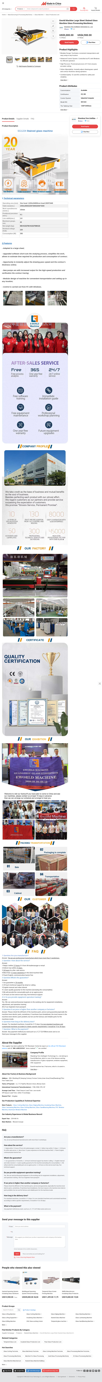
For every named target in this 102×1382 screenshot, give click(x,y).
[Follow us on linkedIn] (99, 1371)
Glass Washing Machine (83, 1314)
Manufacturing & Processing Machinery (20, 15)
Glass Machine (39, 15)
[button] (3, 3)
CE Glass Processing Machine (82, 1356)
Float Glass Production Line (52, 1342)
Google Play (19, 1371)
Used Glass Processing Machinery (58, 1356)
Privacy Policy (81, 1376)
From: (11, 1226)
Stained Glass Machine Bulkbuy (35, 1361)
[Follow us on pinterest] (96, 1371)
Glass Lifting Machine (8, 1314)
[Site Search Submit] (73, 9)
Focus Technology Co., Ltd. (37, 1376)
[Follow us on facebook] (84, 1371)
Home (4, 15)
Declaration (72, 1376)
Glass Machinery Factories (30, 1351)
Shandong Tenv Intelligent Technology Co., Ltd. (78, 27)
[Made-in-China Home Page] (51, 3)
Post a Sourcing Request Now (24, 1257)
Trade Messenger (33, 1371)
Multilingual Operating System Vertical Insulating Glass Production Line (30, 1293)
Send (17, 1254)
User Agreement (62, 1376)
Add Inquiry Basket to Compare (30, 66)
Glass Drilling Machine (27, 1107)
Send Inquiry (69, 42)
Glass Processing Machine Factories (78, 1351)
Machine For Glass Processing (34, 1356)
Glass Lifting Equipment (9, 1318)
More (3, 1364)
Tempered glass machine (58, 1321)
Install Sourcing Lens (51, 1371)
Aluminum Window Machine (17, 1110)
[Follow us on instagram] (90, 1371)
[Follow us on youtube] (93, 1371)
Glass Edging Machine (36, 1105)
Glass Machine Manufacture (12, 1361)
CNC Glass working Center (34, 1321)
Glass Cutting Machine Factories (53, 1351)
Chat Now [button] (91, 42)
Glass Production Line (52, 15)
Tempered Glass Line (10, 1342)
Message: (10, 1237)
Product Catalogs (30, 1310)
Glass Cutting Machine (20, 1105)
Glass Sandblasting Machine (45, 1107)
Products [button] (20, 9)
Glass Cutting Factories (11, 1351)
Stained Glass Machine (58, 1318)
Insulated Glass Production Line (30, 1342)
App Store (7, 1371)
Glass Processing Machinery (12, 1356)
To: (12, 1232)
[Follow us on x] (87, 1371)
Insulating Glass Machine (52, 1105)
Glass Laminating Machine (11, 1107)
